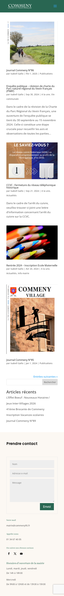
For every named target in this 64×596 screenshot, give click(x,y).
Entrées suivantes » (45, 376)
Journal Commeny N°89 (21, 421)
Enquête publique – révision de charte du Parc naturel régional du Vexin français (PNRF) (30, 88)
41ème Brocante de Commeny (25, 409)
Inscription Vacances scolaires (25, 415)
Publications (46, 73)
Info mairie (23, 273)
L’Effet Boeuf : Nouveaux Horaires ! (28, 397)
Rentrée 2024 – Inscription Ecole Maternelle (31, 265)
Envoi (47, 506)
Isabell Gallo (17, 73)
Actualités (11, 195)
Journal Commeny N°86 (20, 70)
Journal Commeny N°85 (20, 360)
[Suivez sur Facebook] (8, 553)
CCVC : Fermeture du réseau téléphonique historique (31, 186)
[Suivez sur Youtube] (21, 553)
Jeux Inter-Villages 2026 (21, 403)
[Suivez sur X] (15, 553)
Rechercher (50, 382)
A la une (45, 94)
